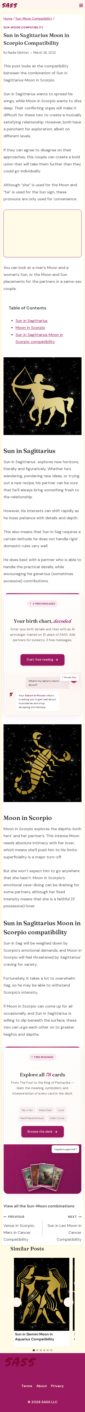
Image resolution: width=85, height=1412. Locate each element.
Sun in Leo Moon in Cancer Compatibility (65, 1228)
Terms (26, 1386)
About (41, 1386)
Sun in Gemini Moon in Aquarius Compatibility (34, 1336)
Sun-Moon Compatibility (23, 27)
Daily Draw (45, 1110)
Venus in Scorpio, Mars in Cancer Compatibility (18, 1228)
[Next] (68, 1302)
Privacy (57, 1386)
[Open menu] (81, 5)
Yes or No (27, 1110)
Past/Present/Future (32, 1118)
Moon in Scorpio (30, 327)
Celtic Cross (57, 1118)
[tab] (34, 1350)
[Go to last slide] (16, 1302)
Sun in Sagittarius (31, 320)
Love (61, 1110)
